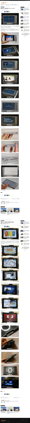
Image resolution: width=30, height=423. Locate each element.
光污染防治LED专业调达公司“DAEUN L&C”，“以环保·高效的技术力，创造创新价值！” (26, 20)
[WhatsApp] (8, 11)
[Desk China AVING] (3, 202)
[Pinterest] (7, 11)
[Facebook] (25, 0)
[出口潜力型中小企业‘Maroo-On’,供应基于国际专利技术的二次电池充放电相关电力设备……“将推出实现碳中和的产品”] (10, 210)
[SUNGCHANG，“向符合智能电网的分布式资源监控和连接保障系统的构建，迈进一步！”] (22, 27)
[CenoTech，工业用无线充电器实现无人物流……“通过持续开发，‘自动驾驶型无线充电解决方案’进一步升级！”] (22, 23)
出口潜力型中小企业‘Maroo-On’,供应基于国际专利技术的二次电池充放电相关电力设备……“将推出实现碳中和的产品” (26, 13)
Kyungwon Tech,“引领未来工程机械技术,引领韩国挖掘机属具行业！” (16, 213)
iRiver (2, 192)
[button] (28, 4)
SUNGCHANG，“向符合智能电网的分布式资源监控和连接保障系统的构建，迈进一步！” (26, 27)
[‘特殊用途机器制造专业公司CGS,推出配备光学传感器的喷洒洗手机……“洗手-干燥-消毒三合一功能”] (4, 210)
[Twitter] (27, 0)
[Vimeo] (28, 0)
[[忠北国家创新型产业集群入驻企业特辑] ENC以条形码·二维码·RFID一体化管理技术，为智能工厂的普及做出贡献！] (22, 34)
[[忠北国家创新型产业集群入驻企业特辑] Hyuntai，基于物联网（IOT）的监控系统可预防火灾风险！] (22, 30)
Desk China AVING (7, 201)
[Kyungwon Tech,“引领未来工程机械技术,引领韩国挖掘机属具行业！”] (16, 210)
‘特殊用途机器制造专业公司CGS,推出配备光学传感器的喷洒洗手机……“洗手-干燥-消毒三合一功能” (4, 213)
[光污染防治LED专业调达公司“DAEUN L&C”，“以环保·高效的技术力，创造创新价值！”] (22, 20)
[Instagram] (26, 0)
